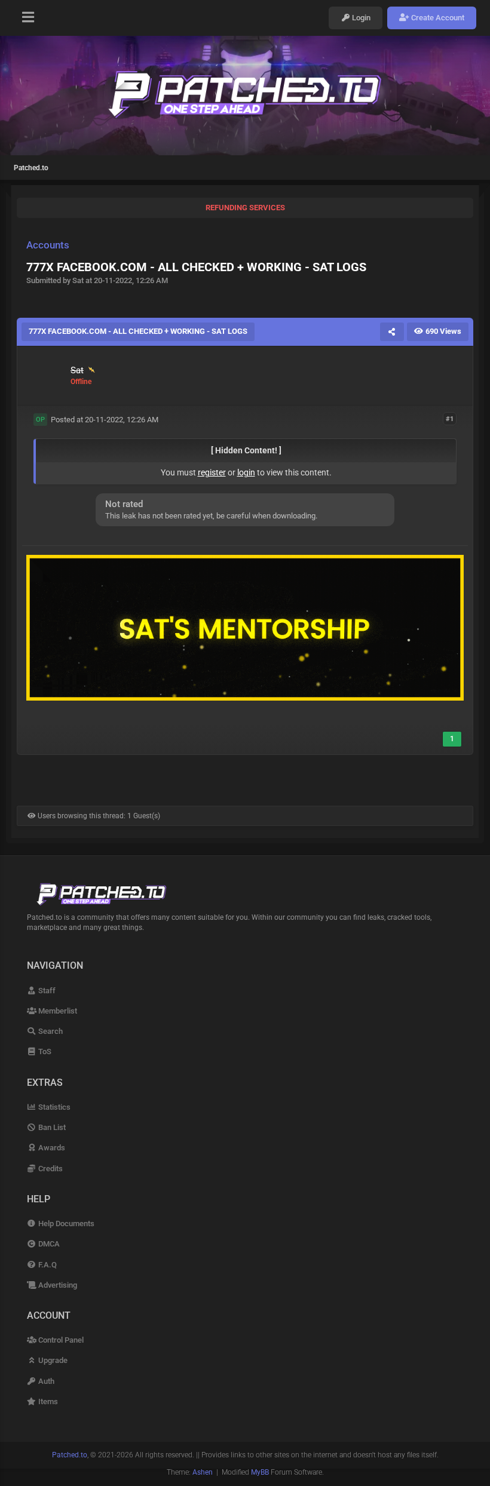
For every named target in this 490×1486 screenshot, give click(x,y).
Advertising (56, 1285)
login (246, 472)
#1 (450, 419)
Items (47, 1401)
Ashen (202, 1472)
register (212, 472)
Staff (46, 990)
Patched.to (31, 168)
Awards (50, 1147)
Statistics (53, 1107)
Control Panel (60, 1339)
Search (49, 1031)
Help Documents (65, 1223)
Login (360, 17)
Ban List (51, 1127)
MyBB (260, 1472)
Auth (45, 1381)
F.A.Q (46, 1264)
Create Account (436, 17)
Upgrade (52, 1360)
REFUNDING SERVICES (245, 207)
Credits (49, 1168)
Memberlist (56, 1010)
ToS (43, 1051)
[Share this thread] (392, 331)
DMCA (48, 1243)
